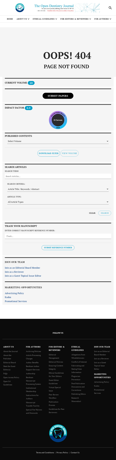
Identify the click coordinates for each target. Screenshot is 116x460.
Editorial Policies (56, 362)
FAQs (5, 373)
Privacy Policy (62, 452)
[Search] (110, 7)
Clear (92, 213)
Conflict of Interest (79, 362)
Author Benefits (32, 362)
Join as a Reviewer (14, 271)
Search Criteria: (16, 184)
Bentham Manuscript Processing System (33, 380)
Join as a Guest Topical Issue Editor (23, 275)
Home (10, 19)
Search (105, 213)
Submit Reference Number (58, 247)
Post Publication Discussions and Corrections (78, 386)
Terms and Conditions (45, 452)
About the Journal (10, 351)
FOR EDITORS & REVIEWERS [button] (74, 19)
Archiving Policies (33, 351)
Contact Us (75, 452)
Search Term (11, 171)
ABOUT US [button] (22, 19)
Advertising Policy (14, 293)
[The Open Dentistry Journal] (58, 433)
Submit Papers (58, 95)
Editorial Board (9, 362)
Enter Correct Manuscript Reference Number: (30, 230)
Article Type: (14, 197)
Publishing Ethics (78, 394)
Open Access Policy (11, 377)
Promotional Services (16, 301)
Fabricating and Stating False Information (77, 369)
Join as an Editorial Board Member (22, 267)
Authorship (30, 373)
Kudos (8, 297)
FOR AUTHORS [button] (101, 19)
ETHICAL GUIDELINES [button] (44, 19)
